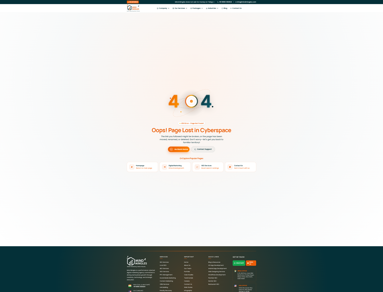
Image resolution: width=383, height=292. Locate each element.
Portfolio (187, 272)
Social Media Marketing (168, 278)
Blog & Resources (214, 262)
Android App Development (217, 268)
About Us (187, 265)
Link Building (164, 287)
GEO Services (164, 272)
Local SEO (163, 265)
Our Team (187, 268)
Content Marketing (166, 281)
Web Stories (188, 287)
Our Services (180, 8)
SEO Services (164, 262)
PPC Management (166, 275)
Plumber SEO (212, 278)
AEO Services (164, 268)
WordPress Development (217, 275)
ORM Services (164, 284)
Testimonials (188, 278)
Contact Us (237, 8)
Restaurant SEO (213, 284)
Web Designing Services (216, 272)
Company (163, 8)
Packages (196, 8)
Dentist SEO (212, 281)
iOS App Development (216, 265)
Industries (212, 8)
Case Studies (188, 275)
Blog (225, 8)
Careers (187, 281)
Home (186, 262)
